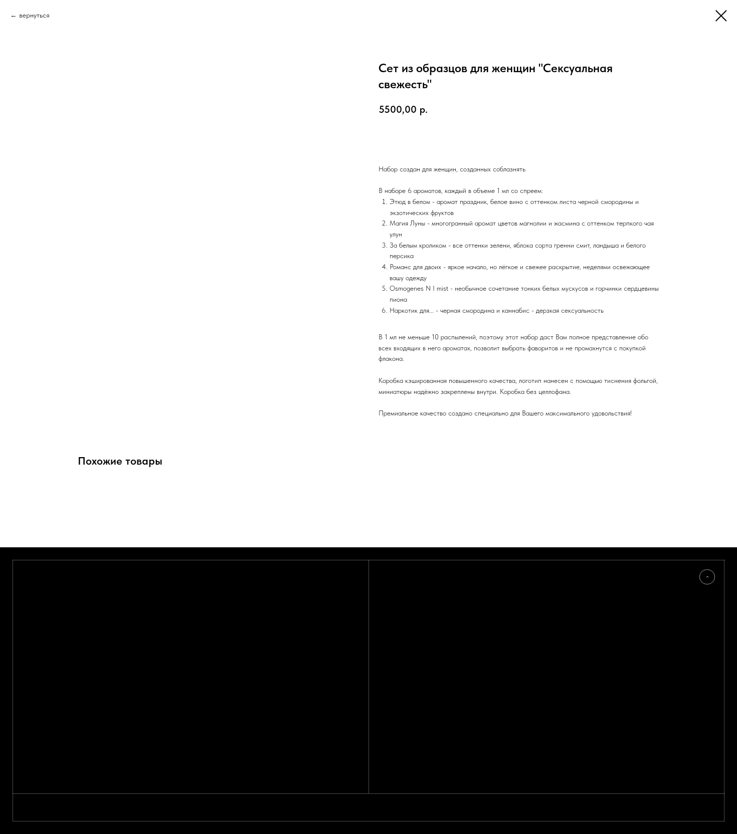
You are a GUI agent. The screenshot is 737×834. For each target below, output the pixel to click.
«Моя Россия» (497, 589)
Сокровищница (499, 632)
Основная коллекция (506, 598)
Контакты (394, 623)
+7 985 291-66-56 (602, 589)
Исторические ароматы (510, 650)
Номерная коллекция (507, 615)
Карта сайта (397, 632)
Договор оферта (598, 606)
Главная (392, 589)
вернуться (34, 15)
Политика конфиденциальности (618, 598)
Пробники (395, 606)
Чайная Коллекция (503, 623)
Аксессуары (495, 658)
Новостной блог (402, 598)
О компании (398, 615)
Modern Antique (502, 606)
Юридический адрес (605, 615)
